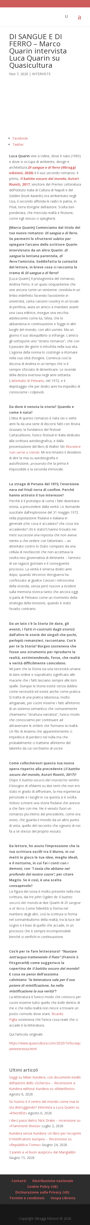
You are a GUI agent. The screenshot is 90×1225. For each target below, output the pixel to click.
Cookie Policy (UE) (42, 1186)
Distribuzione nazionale (52, 1180)
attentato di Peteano (28, 380)
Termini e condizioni (26, 1198)
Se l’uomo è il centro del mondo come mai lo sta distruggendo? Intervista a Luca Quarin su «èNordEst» (44, 1107)
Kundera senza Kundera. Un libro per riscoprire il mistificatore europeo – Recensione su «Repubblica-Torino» (45, 1139)
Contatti (19, 1180)
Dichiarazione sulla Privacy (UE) (42, 1192)
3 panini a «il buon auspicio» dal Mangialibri (42, 1152)
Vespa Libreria (63, 1198)
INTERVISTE (41, 74)
